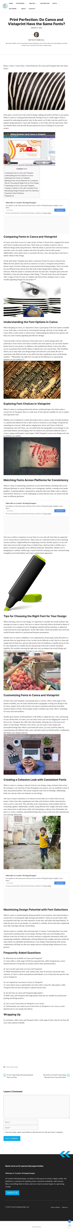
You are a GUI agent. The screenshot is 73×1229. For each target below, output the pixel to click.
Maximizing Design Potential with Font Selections (22, 191)
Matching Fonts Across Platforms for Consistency (21, 180)
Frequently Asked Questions (14, 193)
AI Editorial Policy (36, 1226)
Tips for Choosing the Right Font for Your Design (22, 183)
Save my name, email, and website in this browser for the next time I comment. (34, 1132)
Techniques (20, 3)
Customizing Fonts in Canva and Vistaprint (19, 186)
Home (11, 3)
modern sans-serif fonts (21, 245)
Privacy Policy (55, 1207)
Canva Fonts (19, 66)
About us (65, 1207)
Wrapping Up (9, 196)
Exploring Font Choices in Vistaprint (17, 178)
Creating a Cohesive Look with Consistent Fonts (21, 188)
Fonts (54, 3)
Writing (32, 3)
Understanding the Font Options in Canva (19, 175)
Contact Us (12, 1193)
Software (12, 8)
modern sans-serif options (41, 343)
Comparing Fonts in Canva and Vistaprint (19, 173)
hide (25, 169)
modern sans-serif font (61, 630)
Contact (32, 8)
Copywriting (45, 3)
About (23, 8)
